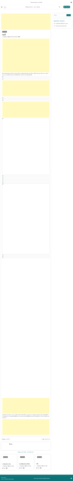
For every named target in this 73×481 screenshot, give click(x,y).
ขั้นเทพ (17, 36)
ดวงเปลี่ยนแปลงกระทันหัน (24, 464)
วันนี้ (37, 463)
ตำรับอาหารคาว (29, 7)
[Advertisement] (26, 21)
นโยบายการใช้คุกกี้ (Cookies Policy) (7, 479)
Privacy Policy (3, 477)
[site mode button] (5, 7)
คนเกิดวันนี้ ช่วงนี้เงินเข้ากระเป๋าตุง (62, 23)
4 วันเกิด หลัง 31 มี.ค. (6, 464)
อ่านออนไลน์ (5, 36)
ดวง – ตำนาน (37, 7)
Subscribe (67, 6)
